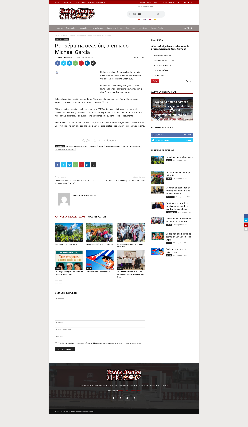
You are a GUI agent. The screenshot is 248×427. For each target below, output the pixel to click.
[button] (178, 2)
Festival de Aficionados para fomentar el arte (125, 180)
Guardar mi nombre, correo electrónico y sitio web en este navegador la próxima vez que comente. (99, 343)
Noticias (64, 36)
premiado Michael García (131, 146)
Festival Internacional (113, 146)
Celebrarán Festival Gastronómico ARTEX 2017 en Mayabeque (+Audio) (75, 181)
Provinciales (70, 28)
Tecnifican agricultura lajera (66, 244)
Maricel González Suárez (66, 57)
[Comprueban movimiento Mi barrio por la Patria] (131, 232)
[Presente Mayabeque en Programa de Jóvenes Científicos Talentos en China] (131, 260)
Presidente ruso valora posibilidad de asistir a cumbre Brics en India (177, 206)
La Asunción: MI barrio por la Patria (99, 244)
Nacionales (83, 28)
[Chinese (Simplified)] (139, 19)
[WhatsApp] (75, 63)
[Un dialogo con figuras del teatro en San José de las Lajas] (69, 260)
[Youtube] (191, 2)
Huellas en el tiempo (114, 28)
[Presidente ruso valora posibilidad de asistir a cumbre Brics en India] (157, 205)
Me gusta (187, 135)
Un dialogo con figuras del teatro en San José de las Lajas (178, 236)
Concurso (93, 146)
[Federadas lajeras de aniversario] (100, 260)
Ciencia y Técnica (156, 28)
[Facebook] (181, 2)
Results (188, 81)
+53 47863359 (66, 2)
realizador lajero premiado (65, 149)
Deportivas (142, 28)
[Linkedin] (87, 63)
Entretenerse (159, 75)
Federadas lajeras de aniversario (98, 272)
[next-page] (60, 282)
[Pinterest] (81, 63)
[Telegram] (69, 63)
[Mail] (185, 2)
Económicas (130, 28)
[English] (144, 19)
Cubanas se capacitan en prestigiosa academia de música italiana (178, 190)
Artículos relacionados (70, 216)
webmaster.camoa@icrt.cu (96, 2)
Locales (60, 28)
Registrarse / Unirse (168, 2)
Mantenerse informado (163, 60)
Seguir (188, 140)
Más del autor (97, 216)
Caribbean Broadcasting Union (76, 146)
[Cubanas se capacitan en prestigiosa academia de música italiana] (157, 190)
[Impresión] (93, 63)
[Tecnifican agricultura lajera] (69, 232)
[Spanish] (155, 19)
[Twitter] (188, 2)
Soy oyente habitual (162, 55)
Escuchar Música (160, 70)
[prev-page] (56, 282)
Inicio (57, 36)
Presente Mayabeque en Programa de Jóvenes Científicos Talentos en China (130, 274)
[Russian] (150, 19)
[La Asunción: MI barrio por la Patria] (100, 232)
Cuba (101, 146)
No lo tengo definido (162, 65)
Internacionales (97, 28)
